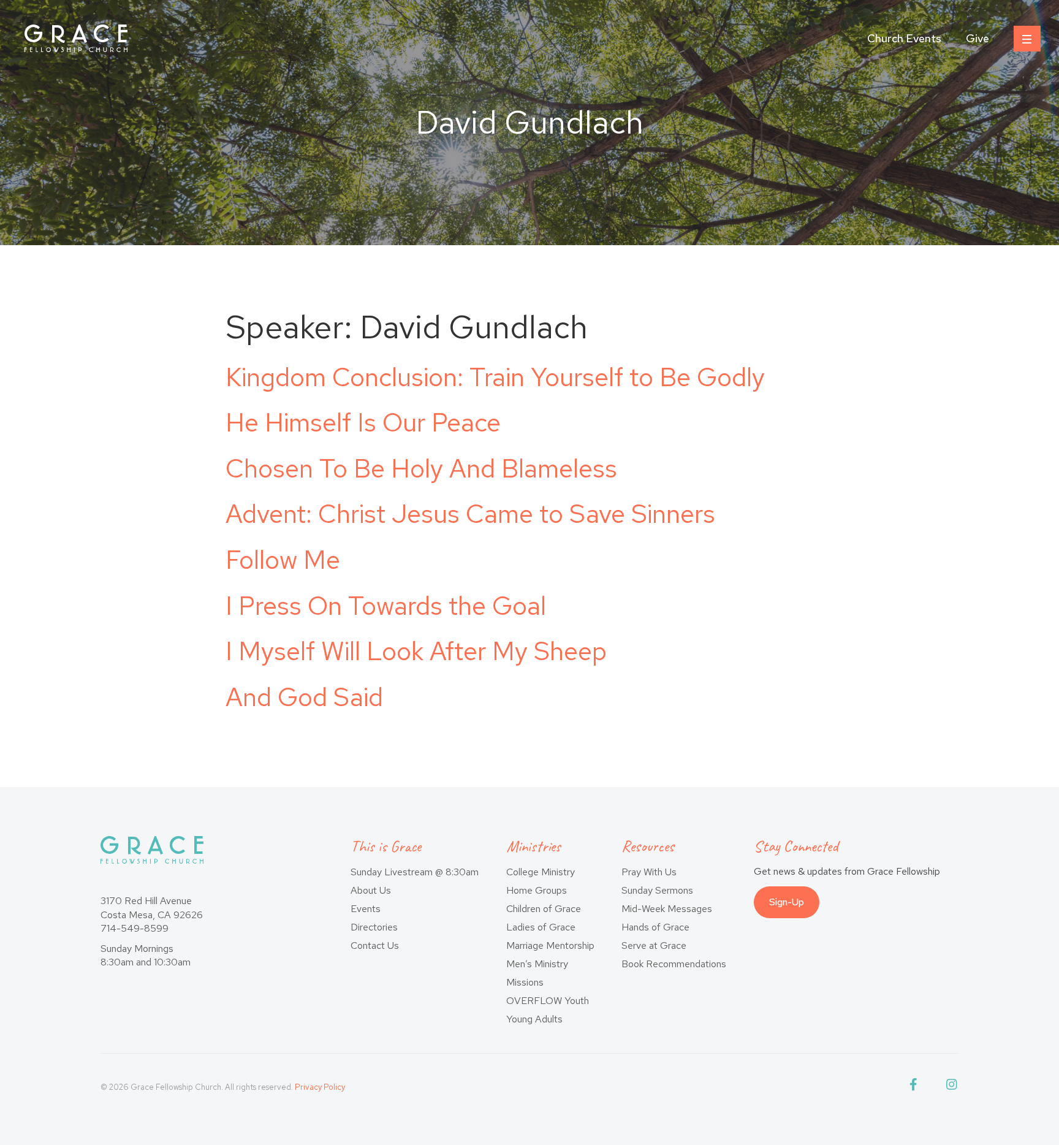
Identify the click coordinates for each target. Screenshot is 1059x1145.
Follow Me (283, 559)
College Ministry (540, 871)
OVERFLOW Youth (547, 1000)
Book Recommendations (673, 963)
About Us (371, 890)
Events (366, 908)
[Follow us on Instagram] (952, 1087)
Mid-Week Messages (666, 908)
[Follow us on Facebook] (915, 1087)
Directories (374, 927)
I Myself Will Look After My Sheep (416, 651)
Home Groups (536, 890)
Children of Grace (543, 908)
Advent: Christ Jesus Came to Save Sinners (470, 513)
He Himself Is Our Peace (363, 422)
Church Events (904, 38)
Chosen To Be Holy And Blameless (421, 468)
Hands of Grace (655, 927)
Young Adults (534, 1019)
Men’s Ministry (537, 963)
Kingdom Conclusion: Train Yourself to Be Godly (495, 377)
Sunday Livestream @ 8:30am (415, 871)
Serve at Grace (653, 945)
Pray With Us (649, 871)
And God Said (304, 697)
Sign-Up (786, 902)
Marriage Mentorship (550, 945)
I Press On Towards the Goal (386, 605)
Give (977, 38)
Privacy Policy (320, 1087)
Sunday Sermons (657, 890)
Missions (525, 982)
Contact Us (375, 945)
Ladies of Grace (540, 927)
